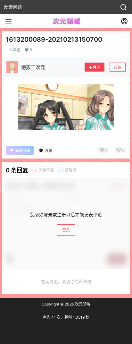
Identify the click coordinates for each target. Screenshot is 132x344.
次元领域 (82, 304)
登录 (66, 230)
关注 (96, 67)
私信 (117, 67)
